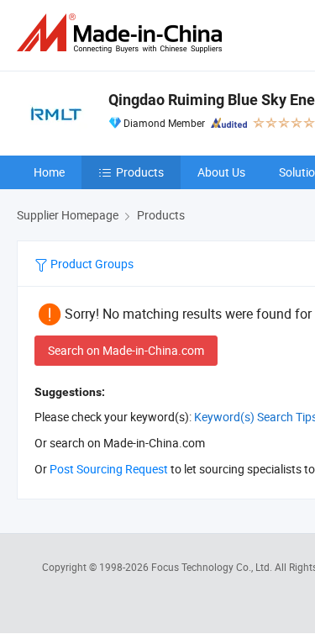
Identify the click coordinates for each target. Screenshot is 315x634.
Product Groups (91, 264)
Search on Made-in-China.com (126, 350)
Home (49, 172)
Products (140, 172)
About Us (221, 172)
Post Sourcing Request (109, 469)
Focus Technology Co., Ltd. (213, 566)
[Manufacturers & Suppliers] (122, 33)
